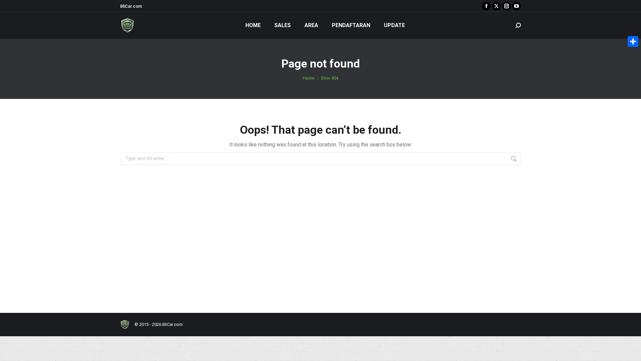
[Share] (633, 41)
